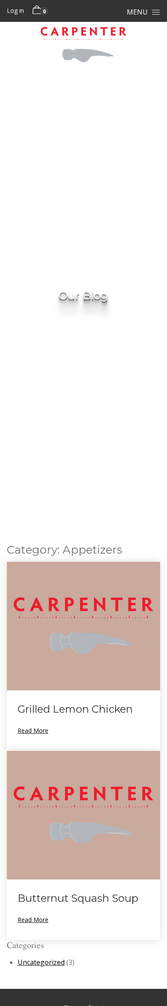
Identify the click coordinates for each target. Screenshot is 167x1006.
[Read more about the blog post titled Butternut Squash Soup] (83, 845)
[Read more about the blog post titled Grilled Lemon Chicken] (83, 656)
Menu (137, 12)
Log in (15, 10)
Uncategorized (41, 962)
